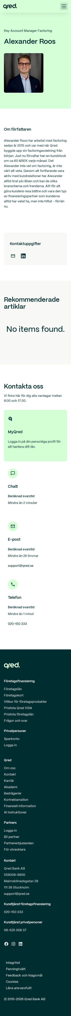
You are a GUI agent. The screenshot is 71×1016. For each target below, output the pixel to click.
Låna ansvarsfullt (19, 988)
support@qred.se (16, 893)
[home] (10, 6)
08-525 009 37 (15, 930)
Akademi (10, 787)
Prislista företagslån (19, 714)
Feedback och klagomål (24, 975)
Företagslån (13, 689)
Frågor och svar (15, 720)
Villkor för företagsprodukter (25, 701)
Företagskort (13, 695)
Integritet (13, 962)
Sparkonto (12, 739)
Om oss (9, 768)
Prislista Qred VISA (18, 708)
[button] (64, 6)
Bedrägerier (12, 793)
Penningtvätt (15, 969)
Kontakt (10, 774)
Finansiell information (20, 806)
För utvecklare (14, 849)
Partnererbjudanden (19, 843)
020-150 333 (13, 912)
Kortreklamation (16, 799)
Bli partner (11, 837)
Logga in (10, 745)
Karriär (9, 780)
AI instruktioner (15, 812)
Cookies (12, 981)
